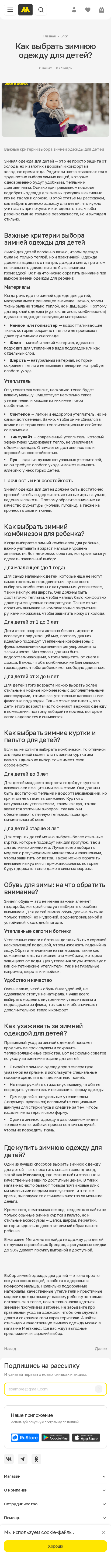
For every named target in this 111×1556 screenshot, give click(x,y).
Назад (10, 1348)
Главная (49, 36)
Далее (101, 1348)
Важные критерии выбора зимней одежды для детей (54, 149)
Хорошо (55, 1546)
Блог (64, 36)
